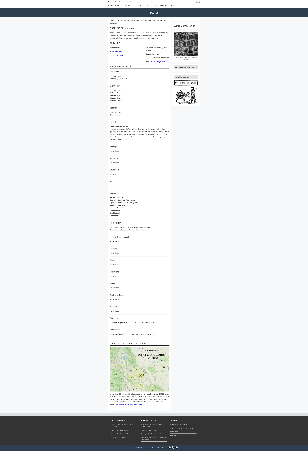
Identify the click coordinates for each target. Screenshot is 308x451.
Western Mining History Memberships (181, 428)
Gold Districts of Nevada (118, 437)
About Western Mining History (179, 424)
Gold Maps (173, 435)
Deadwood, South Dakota (148, 430)
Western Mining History (121, 2)
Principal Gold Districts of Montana (131, 404)
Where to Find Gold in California (121, 434)
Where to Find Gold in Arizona (120, 430)
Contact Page (174, 431)
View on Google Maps (158, 62)
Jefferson (120, 55)
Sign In (198, 1)
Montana (118, 51)
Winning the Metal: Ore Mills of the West (153, 434)
